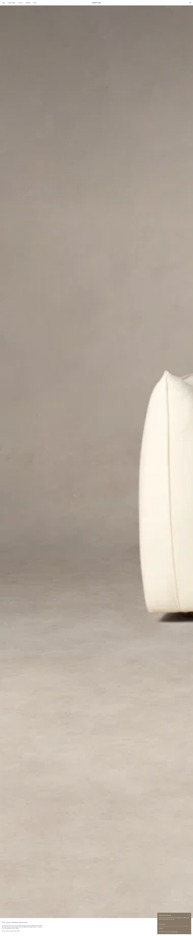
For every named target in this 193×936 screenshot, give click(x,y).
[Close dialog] (189, 915)
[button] (3, 3)
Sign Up (161, 928)
